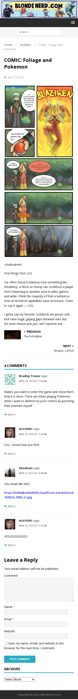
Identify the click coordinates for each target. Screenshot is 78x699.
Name (8, 607)
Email (8, 619)
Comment (11, 576)
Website (9, 631)
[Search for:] (39, 32)
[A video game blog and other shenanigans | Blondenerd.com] (39, 16)
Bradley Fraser (29, 376)
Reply (12, 414)
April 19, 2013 (15, 77)
